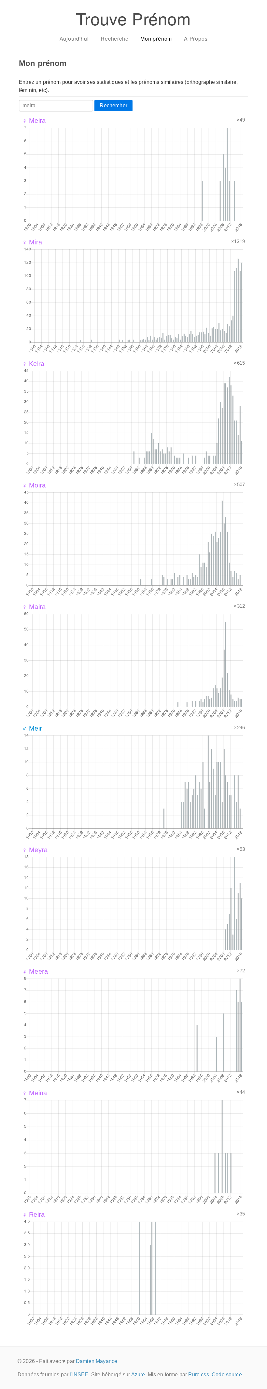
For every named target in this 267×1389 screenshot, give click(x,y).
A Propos (195, 38)
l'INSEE (79, 1374)
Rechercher (113, 105)
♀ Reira (33, 1214)
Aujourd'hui (74, 38)
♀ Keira (33, 363)
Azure (138, 1374)
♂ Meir (32, 728)
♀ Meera (35, 971)
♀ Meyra (35, 849)
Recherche (114, 38)
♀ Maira (34, 606)
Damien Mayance (96, 1361)
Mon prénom (156, 38)
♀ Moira (34, 485)
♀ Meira (34, 120)
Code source (227, 1374)
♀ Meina (34, 1093)
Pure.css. (199, 1374)
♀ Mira (32, 242)
